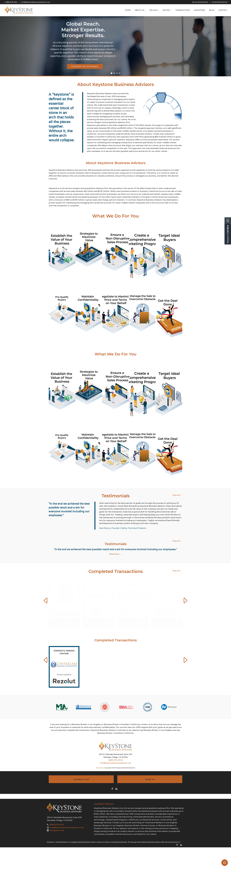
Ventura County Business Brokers (115, 833)
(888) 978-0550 (11, 2)
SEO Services (166, 833)
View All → (177, 495)
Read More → (115, 554)
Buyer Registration (219, 2)
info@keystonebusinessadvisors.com (115, 754)
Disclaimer (99, 759)
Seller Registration (200, 2)
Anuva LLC (176, 833)
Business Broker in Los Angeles (66, 833)
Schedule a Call (57, 821)
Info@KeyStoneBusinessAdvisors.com (35, 2)
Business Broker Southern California (90, 833)
